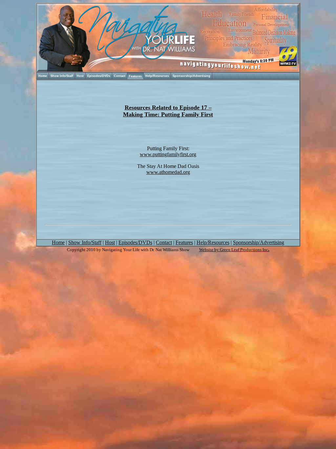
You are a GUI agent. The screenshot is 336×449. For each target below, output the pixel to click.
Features (135, 76)
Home (42, 76)
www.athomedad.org (168, 172)
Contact (119, 76)
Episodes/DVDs (98, 76)
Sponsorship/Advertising (191, 76)
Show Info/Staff (62, 76)
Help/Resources (157, 76)
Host (80, 76)
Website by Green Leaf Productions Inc (233, 249)
